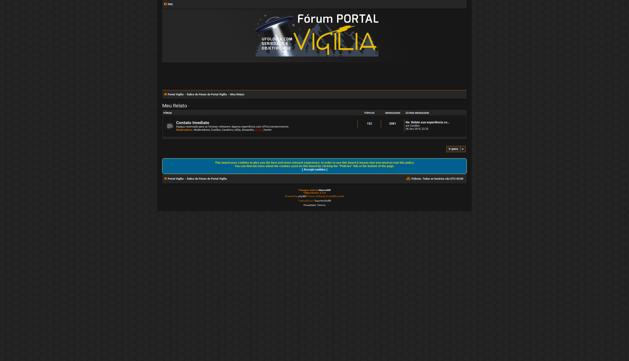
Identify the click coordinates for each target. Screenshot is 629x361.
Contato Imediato (192, 122)
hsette (268, 129)
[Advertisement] (314, 76)
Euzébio (216, 129)
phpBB (302, 196)
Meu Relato (174, 106)
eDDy (237, 129)
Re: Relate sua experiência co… (428, 122)
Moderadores (202, 129)
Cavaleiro (227, 129)
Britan (258, 129)
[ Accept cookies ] (314, 169)
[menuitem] (168, 4)
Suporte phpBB (322, 200)
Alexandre (248, 129)
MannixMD (325, 190)
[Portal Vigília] (317, 35)
